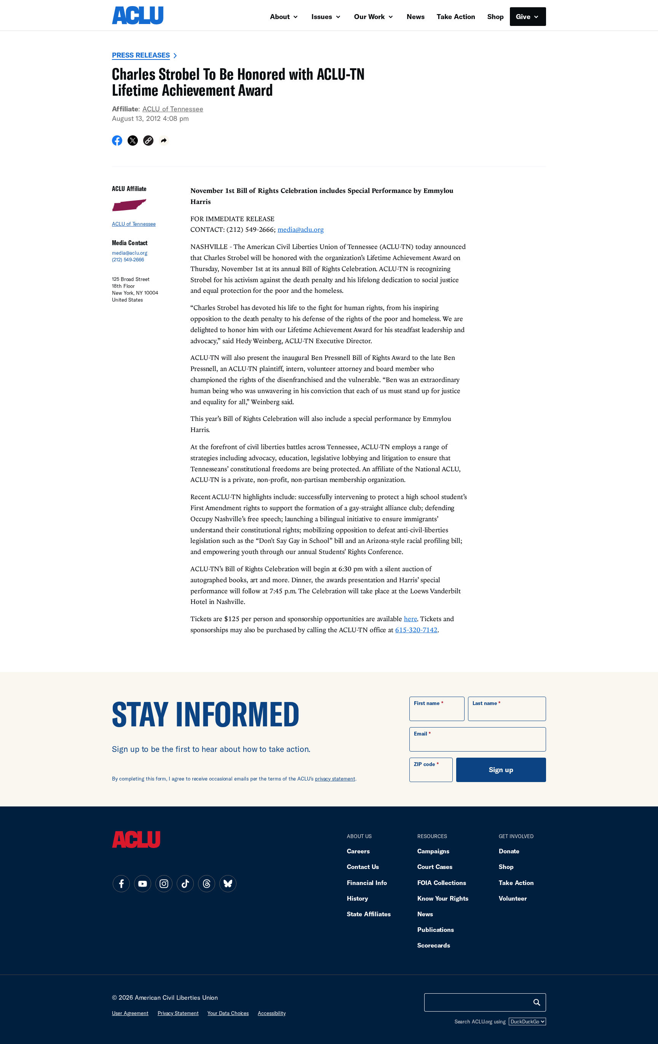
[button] (148, 141)
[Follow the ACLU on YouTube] (142, 884)
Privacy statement (178, 1013)
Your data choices (228, 1013)
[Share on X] (133, 143)
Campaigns (433, 850)
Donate (509, 850)
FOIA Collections (441, 882)
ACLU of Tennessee (172, 108)
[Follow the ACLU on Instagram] (164, 884)
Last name (485, 703)
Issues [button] (322, 16)
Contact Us (363, 866)
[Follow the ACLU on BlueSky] (228, 884)
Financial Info (367, 882)
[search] (537, 1002)
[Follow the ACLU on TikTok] (185, 884)
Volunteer (513, 898)
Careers (358, 850)
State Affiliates (369, 913)
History (357, 898)
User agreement (130, 1013)
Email (420, 734)
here (410, 618)
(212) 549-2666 (128, 260)
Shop (495, 16)
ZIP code (424, 764)
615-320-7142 (416, 629)
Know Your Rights (442, 898)
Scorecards (433, 945)
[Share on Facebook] (117, 143)
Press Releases (141, 55)
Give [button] (524, 16)
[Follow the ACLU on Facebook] (121, 884)
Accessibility (272, 1013)
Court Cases (434, 866)
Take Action (456, 16)
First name (426, 703)
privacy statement (335, 779)
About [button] (281, 16)
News (416, 16)
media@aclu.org (129, 253)
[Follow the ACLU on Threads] (206, 884)
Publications (435, 929)
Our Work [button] (370, 16)
